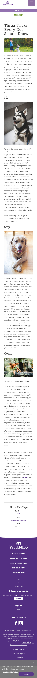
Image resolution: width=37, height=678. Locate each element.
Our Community (18, 568)
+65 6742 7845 (26, 643)
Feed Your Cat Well (18, 563)
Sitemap (18, 583)
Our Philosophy (18, 554)
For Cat (18, 612)
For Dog (18, 609)
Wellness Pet (10, 630)
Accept (26, 674)
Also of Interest (18, 649)
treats (26, 477)
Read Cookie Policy (10, 672)
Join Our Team (19, 573)
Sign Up (18, 598)
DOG (18, 514)
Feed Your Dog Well (18, 558)
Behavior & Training (18, 520)
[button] (34, 663)
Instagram (20, 623)
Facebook (16, 623)
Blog (18, 579)
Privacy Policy (18, 586)
